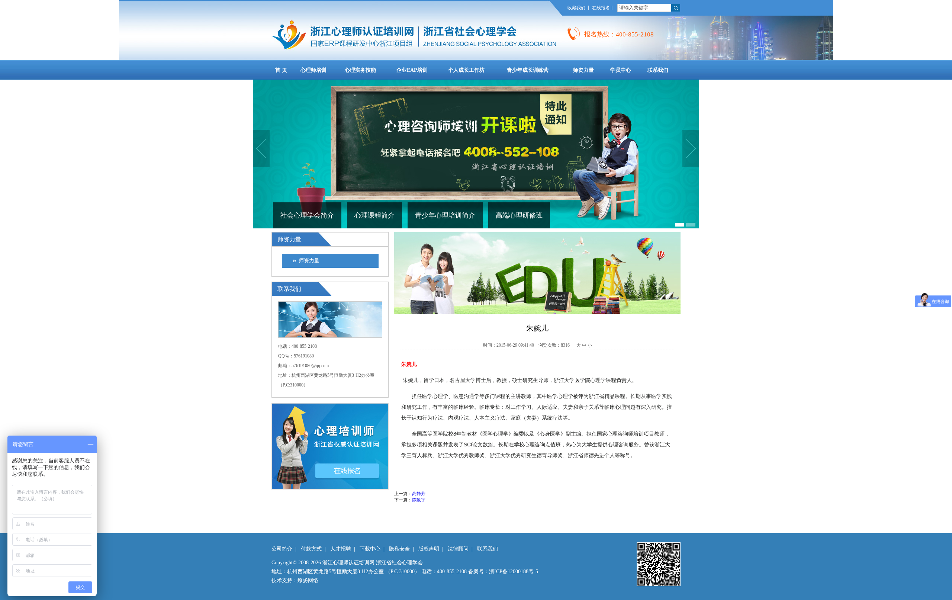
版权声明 (428, 549)
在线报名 (601, 7)
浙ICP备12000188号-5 (513, 571)
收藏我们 (576, 7)
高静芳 (418, 493)
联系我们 (487, 549)
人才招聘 (340, 549)
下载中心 (370, 549)
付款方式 (311, 549)
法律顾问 (458, 549)
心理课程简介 (374, 215)
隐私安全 (399, 549)
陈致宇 (418, 500)
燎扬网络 (308, 580)
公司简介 (281, 549)
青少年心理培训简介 (445, 215)
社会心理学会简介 (307, 215)
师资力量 (309, 260)
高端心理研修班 (519, 215)
